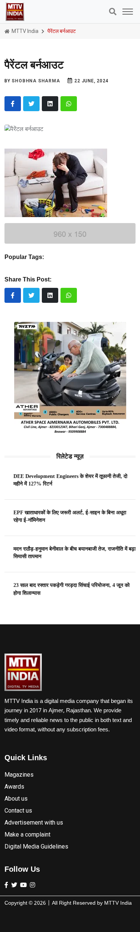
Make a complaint (27, 834)
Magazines (19, 774)
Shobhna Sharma (36, 80)
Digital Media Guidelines (36, 846)
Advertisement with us (33, 822)
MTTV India (24, 31)
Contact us (18, 810)
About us (16, 798)
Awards (14, 786)
